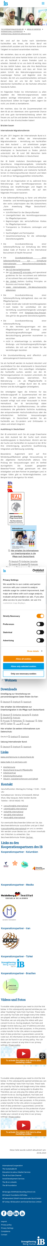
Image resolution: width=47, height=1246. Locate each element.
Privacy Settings (7, 1228)
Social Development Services (13, 1179)
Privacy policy (14, 1045)
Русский (6, 720)
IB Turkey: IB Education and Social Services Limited (21, 1202)
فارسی (18, 723)
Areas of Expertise (34, 29)
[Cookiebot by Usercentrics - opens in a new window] (33, 570)
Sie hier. (29, 837)
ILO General (15, 272)
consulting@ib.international (16, 806)
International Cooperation (12, 31)
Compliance (5, 1231)
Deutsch (15, 561)
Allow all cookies (23, 659)
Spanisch (27, 702)
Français (34, 564)
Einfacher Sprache (29, 561)
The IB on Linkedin (9, 1182)
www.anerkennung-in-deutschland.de (17, 757)
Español (24, 564)
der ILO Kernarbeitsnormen (18, 269)
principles (27, 272)
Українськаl (29, 720)
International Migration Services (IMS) (16, 34)
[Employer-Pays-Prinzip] (35, 312)
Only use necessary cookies (23, 674)
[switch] (40, 624)
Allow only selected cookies (23, 666)
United (14, 281)
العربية (26, 723)
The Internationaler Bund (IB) (12, 29)
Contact (4, 1235)
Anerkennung (9, 767)
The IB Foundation (9, 1185)
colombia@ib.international (15, 808)
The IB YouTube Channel (11, 1175)
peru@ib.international (13, 814)
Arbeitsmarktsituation (12, 776)
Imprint (4, 1221)
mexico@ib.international (14, 817)
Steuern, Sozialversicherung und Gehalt (20, 778)
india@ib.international (13, 811)
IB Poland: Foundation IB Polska (14, 1195)
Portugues (17, 720)
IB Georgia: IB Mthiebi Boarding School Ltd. (19, 1192)
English (14, 564)
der (8, 281)
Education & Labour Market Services (16, 1172)
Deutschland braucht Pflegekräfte (18, 770)
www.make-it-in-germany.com (14, 762)
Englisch (16, 702)
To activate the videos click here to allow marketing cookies (23, 1061)
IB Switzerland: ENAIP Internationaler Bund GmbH (21, 1198)
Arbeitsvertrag (9, 773)
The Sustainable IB (9, 1169)
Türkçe (9, 723)
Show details (33, 651)
